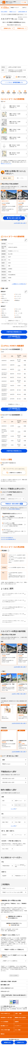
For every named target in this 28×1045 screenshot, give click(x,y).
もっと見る (13, 808)
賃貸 (3, 759)
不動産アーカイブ (14, 7)
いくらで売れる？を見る (14, 82)
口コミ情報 (19, 92)
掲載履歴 (14, 92)
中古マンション (6, 764)
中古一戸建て (18, 822)
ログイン (24, 7)
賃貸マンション (18, 800)
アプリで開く (23, 2)
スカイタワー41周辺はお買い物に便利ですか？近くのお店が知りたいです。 (13, 607)
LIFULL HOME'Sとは (5, 1013)
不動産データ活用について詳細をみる (14, 949)
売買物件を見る (20, 1042)
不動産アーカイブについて (8, 888)
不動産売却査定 (5, 865)
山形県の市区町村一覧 (22, 11)
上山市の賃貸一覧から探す (20, 223)
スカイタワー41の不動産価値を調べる (8, 539)
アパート (4, 805)
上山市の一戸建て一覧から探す (19, 693)
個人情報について (4, 1025)
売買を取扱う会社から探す (8, 782)
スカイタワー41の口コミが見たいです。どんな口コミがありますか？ (13, 621)
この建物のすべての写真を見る (19, 283)
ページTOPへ (15, 975)
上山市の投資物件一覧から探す (19, 751)
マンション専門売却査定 (19, 865)
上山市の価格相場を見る (14, 337)
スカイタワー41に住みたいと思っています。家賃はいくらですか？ (13, 594)
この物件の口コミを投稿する (15, 472)
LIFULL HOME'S (4, 11)
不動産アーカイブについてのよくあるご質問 (12, 892)
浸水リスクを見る (22, 76)
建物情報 (8, 92)
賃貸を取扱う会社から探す (8, 778)
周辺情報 (25, 92)
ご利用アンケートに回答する (9, 960)
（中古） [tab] (20, 178)
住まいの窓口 (5, 848)
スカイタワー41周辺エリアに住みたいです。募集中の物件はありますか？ (13, 614)
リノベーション (18, 834)
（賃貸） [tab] (7, 178)
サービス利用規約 (4, 1021)
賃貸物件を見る (7, 1042)
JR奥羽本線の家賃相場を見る (14, 331)
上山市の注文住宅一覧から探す (19, 723)
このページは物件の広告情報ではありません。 (13, 14)
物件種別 (3, 498)
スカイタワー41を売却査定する (7, 537)
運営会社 (2, 1033)
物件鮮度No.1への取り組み (6, 1017)
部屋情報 (3, 92)
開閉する (26, 981)
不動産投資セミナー (19, 875)
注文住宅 (4, 834)
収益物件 (4, 875)
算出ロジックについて (6, 163)
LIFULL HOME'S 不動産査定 (14, 508)
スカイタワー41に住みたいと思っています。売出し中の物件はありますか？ (13, 601)
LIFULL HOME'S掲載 (5, 1029)
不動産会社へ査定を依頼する (13, 503)
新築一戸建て (5, 822)
